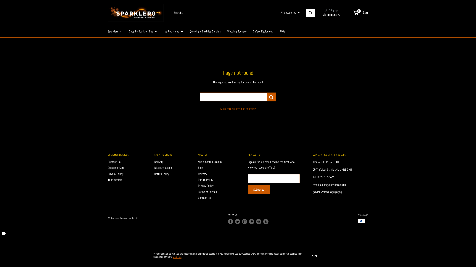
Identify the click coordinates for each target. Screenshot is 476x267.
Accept (315, 255)
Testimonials (115, 180)
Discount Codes (163, 168)
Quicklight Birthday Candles (205, 31)
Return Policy (161, 174)
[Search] (310, 13)
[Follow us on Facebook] (230, 221)
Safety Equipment (263, 31)
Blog (200, 168)
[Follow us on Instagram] (244, 221)
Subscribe (258, 190)
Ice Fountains (171, 31)
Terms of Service (207, 192)
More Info (177, 256)
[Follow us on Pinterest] (251, 221)
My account (330, 15)
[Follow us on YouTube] (258, 221)
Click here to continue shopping (238, 109)
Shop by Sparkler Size (141, 31)
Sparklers (113, 31)
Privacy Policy (115, 174)
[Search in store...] (271, 97)
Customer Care (116, 168)
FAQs (282, 31)
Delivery (158, 162)
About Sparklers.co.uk (210, 162)
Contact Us (114, 162)
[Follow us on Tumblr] (265, 221)
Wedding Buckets (237, 31)
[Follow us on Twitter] (237, 221)
